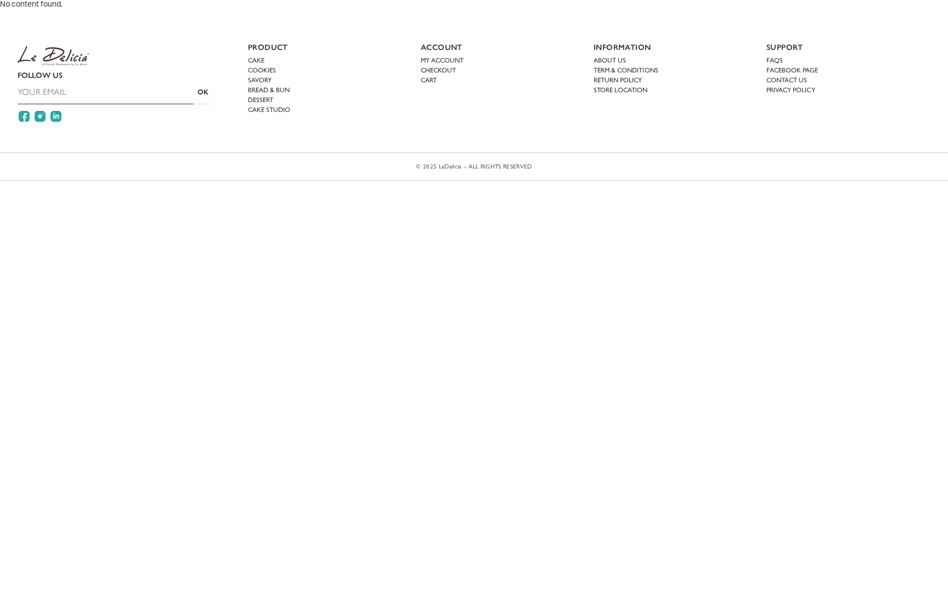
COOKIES (262, 70)
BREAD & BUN (269, 90)
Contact (345, 19)
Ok (203, 92)
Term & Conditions (626, 70)
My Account (861, 19)
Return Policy (618, 80)
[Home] (45, 19)
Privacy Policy (790, 90)
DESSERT (260, 100)
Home (100, 19)
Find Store (802, 19)
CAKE (256, 60)
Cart (913, 19)
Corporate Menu (206, 19)
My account (442, 60)
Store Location (621, 90)
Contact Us (786, 80)
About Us (610, 60)
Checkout (438, 70)
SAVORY (260, 80)
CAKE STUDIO (269, 110)
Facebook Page (792, 70)
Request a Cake (284, 19)
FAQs (774, 60)
